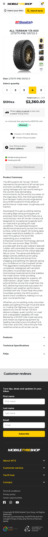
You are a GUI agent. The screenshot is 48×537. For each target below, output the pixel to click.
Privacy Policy (16, 519)
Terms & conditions (11, 491)
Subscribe (24, 434)
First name (8, 396)
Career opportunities (12, 498)
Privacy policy (9, 494)
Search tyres (37, 11)
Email (6, 420)
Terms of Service (34, 519)
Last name (8, 408)
